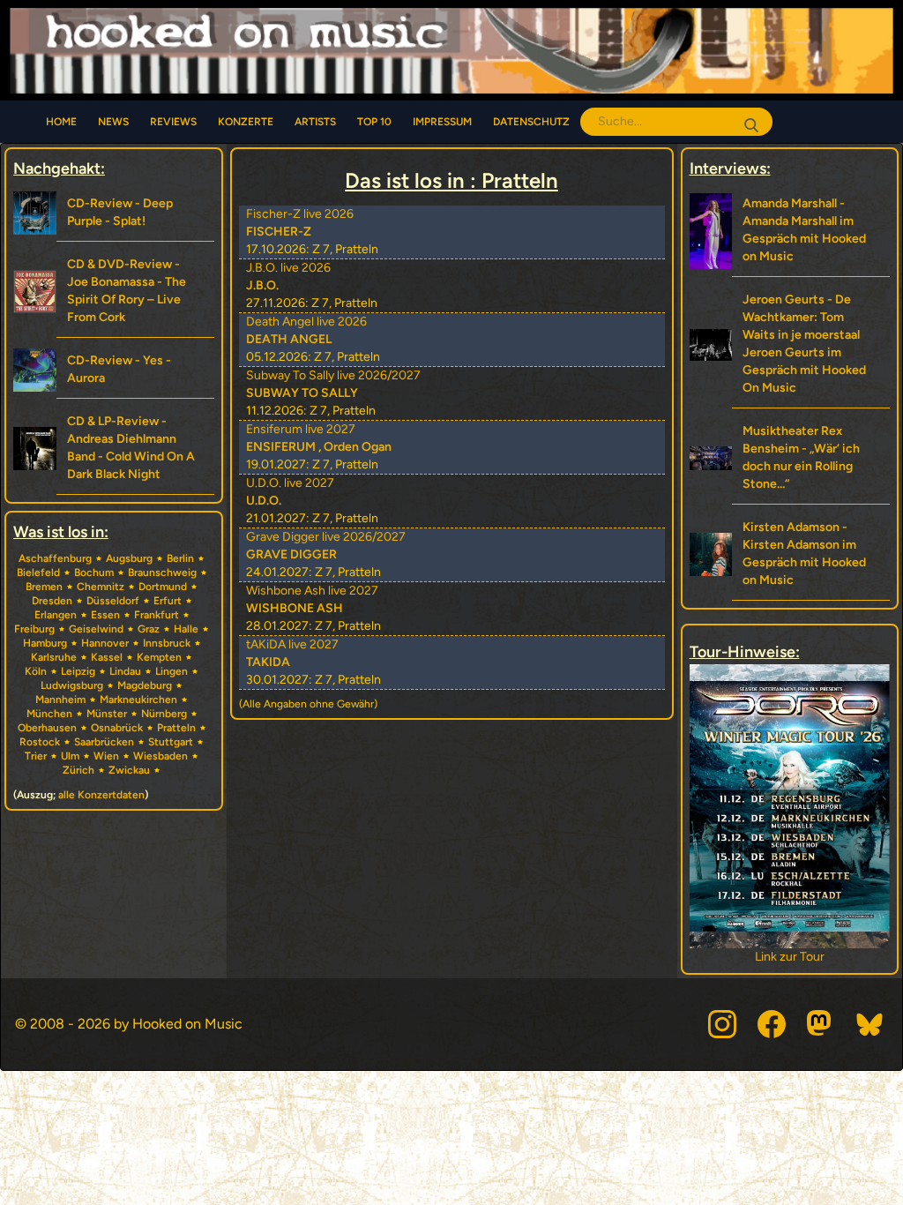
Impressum (442, 122)
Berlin (180, 558)
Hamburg (45, 643)
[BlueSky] (870, 1024)
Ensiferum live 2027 (300, 429)
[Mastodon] (821, 1024)
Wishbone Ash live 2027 (312, 590)
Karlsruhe (54, 657)
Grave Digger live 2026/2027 (326, 536)
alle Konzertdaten (101, 795)
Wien (106, 756)
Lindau (125, 671)
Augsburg (129, 558)
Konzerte (245, 122)
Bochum (94, 572)
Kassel (107, 657)
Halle (186, 629)
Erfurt (167, 601)
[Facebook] (771, 1024)
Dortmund (162, 586)
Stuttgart (170, 742)
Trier (36, 756)
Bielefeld (38, 572)
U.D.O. (263, 500)
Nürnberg (164, 713)
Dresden (52, 601)
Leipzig (78, 671)
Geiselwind (96, 629)
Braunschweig (162, 572)
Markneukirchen (138, 699)
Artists (315, 122)
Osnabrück (117, 728)
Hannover (105, 643)
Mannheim (60, 699)
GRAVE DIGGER (291, 554)
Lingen (171, 671)
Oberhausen (47, 728)
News (113, 122)
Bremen (44, 586)
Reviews (173, 122)
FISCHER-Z (278, 231)
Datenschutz (531, 122)
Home (61, 122)
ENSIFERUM (281, 446)
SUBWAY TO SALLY (302, 392)
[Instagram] (722, 1024)
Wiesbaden (160, 756)
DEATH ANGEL (289, 339)
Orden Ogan (358, 446)
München (49, 713)
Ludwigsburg (72, 685)
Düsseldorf (112, 601)
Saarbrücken (104, 742)
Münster (106, 713)
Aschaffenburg (55, 558)
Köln (36, 671)
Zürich (78, 770)
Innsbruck (166, 643)
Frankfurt (156, 615)
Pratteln (176, 728)
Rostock (39, 742)
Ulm (70, 756)
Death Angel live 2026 (306, 321)
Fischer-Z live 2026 (300, 213)
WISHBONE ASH (294, 608)
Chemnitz (100, 586)
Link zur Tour (775, 956)
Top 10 (374, 122)
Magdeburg (144, 685)
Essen (105, 615)
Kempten (159, 657)
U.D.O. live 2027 (290, 482)
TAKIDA (268, 662)
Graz (149, 629)
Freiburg (34, 629)
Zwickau (129, 770)
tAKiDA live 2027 (292, 644)
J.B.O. (262, 285)
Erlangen (55, 615)
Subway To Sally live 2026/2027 (333, 375)
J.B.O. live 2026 (288, 267)
